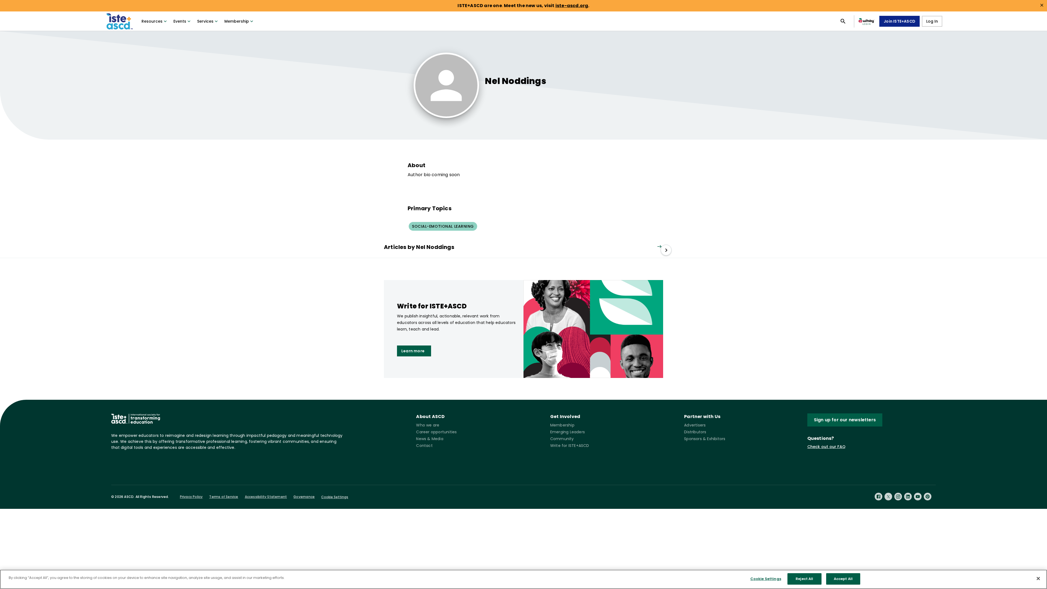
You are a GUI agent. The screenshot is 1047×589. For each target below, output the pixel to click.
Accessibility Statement (266, 496)
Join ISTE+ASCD (899, 21)
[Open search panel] (843, 21)
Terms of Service (223, 496)
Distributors (695, 432)
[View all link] (659, 247)
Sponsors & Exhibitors (704, 438)
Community (562, 438)
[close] (1041, 5)
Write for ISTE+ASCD (569, 445)
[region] (523, 579)
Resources (152, 21)
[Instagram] (898, 496)
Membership (236, 21)
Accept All (843, 578)
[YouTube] (918, 496)
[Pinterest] (927, 496)
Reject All (804, 578)
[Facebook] (878, 496)
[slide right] (666, 250)
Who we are (427, 425)
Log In (932, 21)
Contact (424, 445)
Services (205, 21)
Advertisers (695, 425)
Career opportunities (436, 432)
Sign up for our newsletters (845, 420)
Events (179, 21)
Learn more (413, 351)
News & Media (429, 438)
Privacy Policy (191, 496)
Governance (304, 496)
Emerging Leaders (567, 432)
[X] (888, 496)
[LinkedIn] (908, 496)
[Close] (1038, 578)
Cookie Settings (334, 497)
